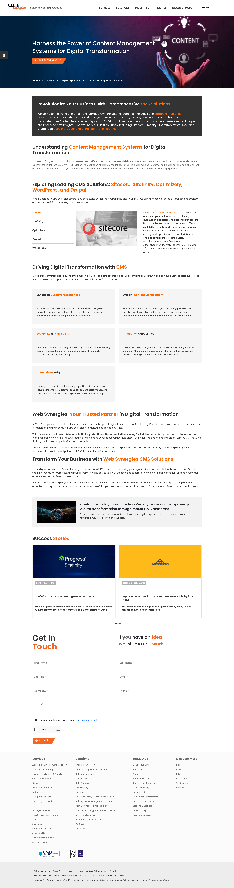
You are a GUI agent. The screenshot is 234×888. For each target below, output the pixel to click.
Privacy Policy (71, 871)
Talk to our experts (49, 59)
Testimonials (182, 783)
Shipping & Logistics (142, 806)
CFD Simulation (39, 842)
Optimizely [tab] (39, 230)
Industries (142, 8)
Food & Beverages (141, 778)
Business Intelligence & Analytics (47, 774)
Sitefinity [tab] (37, 221)
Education (138, 769)
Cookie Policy (58, 871)
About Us (160, 8)
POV (178, 774)
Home (36, 80)
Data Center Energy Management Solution (96, 810)
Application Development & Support (49, 765)
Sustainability (38, 833)
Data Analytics (82, 783)
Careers (180, 787)
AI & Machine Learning (43, 769)
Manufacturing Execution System (91, 769)
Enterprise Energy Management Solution (95, 796)
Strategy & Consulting (42, 828)
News (178, 769)
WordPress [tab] (39, 248)
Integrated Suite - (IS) (86, 765)
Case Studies (182, 778)
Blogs (178, 765)
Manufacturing (140, 792)
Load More (117, 623)
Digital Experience (71, 80)
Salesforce (37, 824)
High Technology (141, 787)
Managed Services (41, 810)
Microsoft (36, 806)
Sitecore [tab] (37, 212)
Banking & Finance (46, 582)
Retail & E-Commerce (134, 582)
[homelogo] (35, 7)
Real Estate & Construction (145, 796)
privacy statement (87, 720)
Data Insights (82, 778)
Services (104, 8)
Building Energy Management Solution (94, 801)
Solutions (122, 8)
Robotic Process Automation (45, 815)
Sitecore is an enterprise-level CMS (162, 212)
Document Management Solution (91, 806)
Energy (136, 774)
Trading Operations (142, 815)
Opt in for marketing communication (66, 720)
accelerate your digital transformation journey (85, 129)
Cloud (35, 783)
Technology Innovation (43, 801)
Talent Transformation (43, 837)
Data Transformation (42, 787)
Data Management (85, 774)
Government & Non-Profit (145, 783)
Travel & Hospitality (142, 810)
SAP (34, 819)
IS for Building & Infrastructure (90, 819)
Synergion (80, 828)
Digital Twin (81, 792)
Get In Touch (205, 7)
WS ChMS (80, 824)
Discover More (182, 8)
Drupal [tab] (36, 239)
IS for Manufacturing (85, 815)
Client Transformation (42, 778)
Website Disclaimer (42, 871)
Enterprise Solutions (41, 796)
